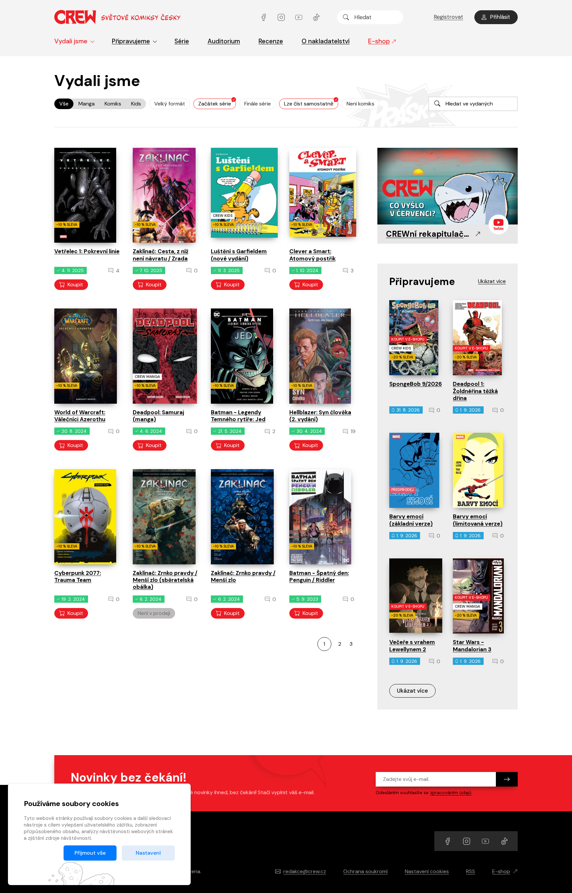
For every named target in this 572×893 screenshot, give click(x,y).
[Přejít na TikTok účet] (316, 17)
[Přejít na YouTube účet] (299, 17)
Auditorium (224, 41)
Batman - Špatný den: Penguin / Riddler (319, 576)
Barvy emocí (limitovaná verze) (477, 520)
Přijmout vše (90, 852)
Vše (64, 103)
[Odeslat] (507, 779)
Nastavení (148, 852)
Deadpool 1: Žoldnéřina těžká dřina (475, 391)
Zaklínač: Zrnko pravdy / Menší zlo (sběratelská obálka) (165, 580)
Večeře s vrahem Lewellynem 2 (412, 645)
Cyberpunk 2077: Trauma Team (77, 576)
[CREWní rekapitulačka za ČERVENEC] (447, 186)
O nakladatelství (326, 41)
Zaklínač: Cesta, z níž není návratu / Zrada (160, 255)
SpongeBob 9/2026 (415, 383)
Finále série (257, 103)
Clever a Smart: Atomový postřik (312, 255)
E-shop (379, 41)
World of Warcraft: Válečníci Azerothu (79, 416)
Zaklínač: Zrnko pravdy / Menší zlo (243, 576)
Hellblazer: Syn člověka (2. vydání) (320, 416)
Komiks (113, 103)
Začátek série (214, 103)
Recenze (271, 41)
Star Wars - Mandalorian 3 (472, 645)
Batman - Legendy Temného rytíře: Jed (238, 416)
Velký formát (169, 103)
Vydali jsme (70, 41)
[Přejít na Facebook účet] (264, 17)
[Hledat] (346, 17)
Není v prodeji (154, 613)
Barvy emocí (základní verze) (411, 520)
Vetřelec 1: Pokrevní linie (86, 251)
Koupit (75, 284)
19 (353, 431)
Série (181, 41)
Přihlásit (500, 16)
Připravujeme (131, 41)
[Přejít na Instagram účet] (282, 17)
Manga (86, 103)
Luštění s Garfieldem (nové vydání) (239, 255)
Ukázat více (412, 690)
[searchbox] (370, 17)
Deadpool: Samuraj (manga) (158, 416)
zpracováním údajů (450, 792)
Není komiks (360, 103)
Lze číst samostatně (308, 103)
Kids (136, 103)
